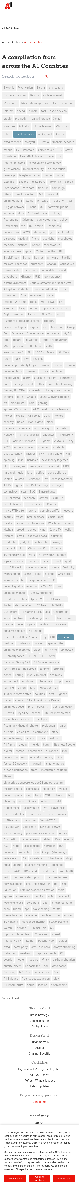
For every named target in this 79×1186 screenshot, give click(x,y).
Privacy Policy (66, 13)
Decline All (15, 1178)
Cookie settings (39, 1178)
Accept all (64, 1178)
